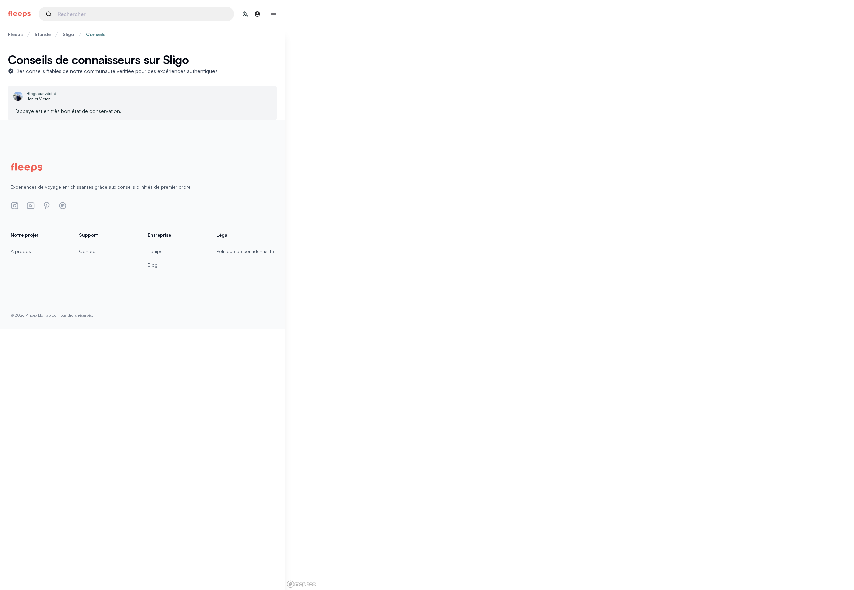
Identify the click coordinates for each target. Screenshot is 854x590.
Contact (88, 251)
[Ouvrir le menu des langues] (245, 14)
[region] (569, 295)
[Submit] (50, 14)
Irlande (43, 34)
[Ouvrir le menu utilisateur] (257, 14)
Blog (153, 265)
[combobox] (136, 14)
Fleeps (15, 34)
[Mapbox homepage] (301, 584)
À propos (21, 251)
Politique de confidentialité (245, 251)
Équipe (155, 251)
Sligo (68, 34)
